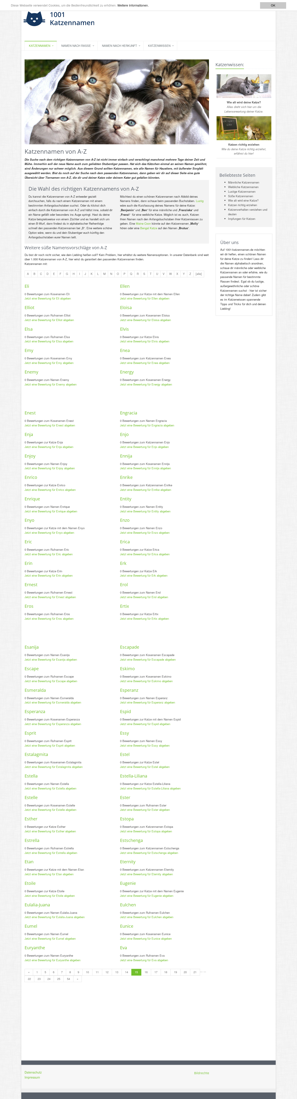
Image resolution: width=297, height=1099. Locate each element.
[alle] (199, 274)
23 (39, 979)
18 (165, 972)
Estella (31, 776)
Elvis (124, 329)
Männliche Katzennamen (243, 182)
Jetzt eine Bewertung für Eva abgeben (144, 960)
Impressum (32, 1077)
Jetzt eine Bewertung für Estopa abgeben (146, 831)
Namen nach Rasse (76, 46)
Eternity (127, 862)
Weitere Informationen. (133, 5)
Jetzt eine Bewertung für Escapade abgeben (148, 659)
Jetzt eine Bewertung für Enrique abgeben (51, 511)
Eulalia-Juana (37, 905)
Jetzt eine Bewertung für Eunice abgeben (146, 938)
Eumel (31, 926)
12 (106, 972)
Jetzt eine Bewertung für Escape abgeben (51, 681)
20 (185, 972)
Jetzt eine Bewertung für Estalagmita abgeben (54, 767)
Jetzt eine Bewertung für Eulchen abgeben (146, 917)
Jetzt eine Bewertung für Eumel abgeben (50, 938)
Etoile (30, 883)
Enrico (31, 477)
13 (116, 972)
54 (68, 979)
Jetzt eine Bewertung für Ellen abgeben (144, 298)
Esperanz (129, 690)
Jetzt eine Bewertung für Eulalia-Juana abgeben (55, 917)
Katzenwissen (159, 46)
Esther (31, 819)
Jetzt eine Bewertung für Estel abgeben (145, 767)
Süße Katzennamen (240, 196)
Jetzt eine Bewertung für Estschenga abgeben (149, 853)
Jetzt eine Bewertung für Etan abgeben (49, 874)
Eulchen (128, 905)
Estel (125, 754)
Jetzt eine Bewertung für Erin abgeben (49, 575)
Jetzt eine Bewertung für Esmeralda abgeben (53, 702)
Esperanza (35, 711)
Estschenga (131, 840)
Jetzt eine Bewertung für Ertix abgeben (144, 618)
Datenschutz (33, 1072)
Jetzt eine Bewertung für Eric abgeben (49, 554)
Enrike (126, 477)
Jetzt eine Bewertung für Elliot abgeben (49, 320)
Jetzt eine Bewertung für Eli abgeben (48, 298)
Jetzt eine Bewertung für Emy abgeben (49, 363)
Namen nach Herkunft (119, 46)
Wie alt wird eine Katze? (243, 200)
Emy (29, 350)
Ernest (31, 584)
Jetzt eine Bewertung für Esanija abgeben (51, 659)
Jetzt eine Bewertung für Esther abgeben (50, 831)
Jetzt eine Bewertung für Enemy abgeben (51, 384)
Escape (32, 669)
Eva (123, 948)
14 (126, 972)
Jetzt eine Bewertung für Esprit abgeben (50, 745)
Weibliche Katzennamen (243, 187)
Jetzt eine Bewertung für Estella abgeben (50, 788)
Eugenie (128, 883)
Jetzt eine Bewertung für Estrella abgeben (51, 853)
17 (155, 972)
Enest (30, 413)
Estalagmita (36, 754)
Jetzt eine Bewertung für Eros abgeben (49, 618)
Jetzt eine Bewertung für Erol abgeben (144, 597)
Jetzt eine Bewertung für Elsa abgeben (49, 341)
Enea (125, 350)
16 (146, 972)
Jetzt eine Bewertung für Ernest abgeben (50, 597)
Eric (28, 542)
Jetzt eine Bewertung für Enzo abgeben (145, 532)
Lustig (200, 201)
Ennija (126, 456)
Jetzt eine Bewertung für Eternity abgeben (146, 874)
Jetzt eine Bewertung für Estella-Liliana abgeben (150, 788)
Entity (125, 499)
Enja (29, 434)
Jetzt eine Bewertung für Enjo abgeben (144, 447)
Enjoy (30, 456)
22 (29, 979)
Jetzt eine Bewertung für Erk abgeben (143, 575)
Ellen (125, 286)
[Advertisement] (104, 398)
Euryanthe (35, 948)
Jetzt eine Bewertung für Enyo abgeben (49, 532)
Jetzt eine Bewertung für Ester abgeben (145, 810)
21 (195, 972)
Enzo (125, 520)
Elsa (29, 329)
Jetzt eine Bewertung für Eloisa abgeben (145, 320)
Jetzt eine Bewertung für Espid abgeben (145, 724)
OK (273, 5)
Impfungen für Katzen (241, 219)
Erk (123, 563)
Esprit (30, 733)
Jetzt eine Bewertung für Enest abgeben (50, 425)
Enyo (29, 520)
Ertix (124, 606)
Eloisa (126, 307)
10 (87, 972)
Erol (124, 584)
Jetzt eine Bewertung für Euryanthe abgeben (52, 960)
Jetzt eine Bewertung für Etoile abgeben (50, 896)
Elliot (29, 307)
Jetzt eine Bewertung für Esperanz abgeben (147, 702)
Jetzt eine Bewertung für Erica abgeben (145, 554)
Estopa (127, 819)
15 (136, 972)
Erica (125, 542)
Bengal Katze (148, 228)
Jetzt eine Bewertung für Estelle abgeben (50, 810)
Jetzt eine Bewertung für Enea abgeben (145, 363)
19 (175, 972)
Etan (29, 862)
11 (97, 972)
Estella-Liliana (133, 776)
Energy (127, 372)
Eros (29, 606)
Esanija (32, 647)
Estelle (31, 797)
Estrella (32, 840)
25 (58, 979)
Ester (125, 797)
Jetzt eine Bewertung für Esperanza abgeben (53, 724)
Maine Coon (143, 223)
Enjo (124, 434)
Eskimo (127, 669)
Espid (125, 711)
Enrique (32, 499)
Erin (28, 563)
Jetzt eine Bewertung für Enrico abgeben (50, 490)
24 (48, 979)
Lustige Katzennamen (241, 191)
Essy (124, 733)
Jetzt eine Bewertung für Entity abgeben (145, 511)
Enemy (31, 372)
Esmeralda (35, 690)
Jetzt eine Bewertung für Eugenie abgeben (146, 896)
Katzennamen (39, 46)
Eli (27, 286)
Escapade (129, 647)
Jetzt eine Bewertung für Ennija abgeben (145, 468)
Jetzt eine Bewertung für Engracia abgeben (147, 425)
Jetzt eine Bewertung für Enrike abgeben (145, 490)
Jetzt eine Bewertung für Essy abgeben (145, 745)
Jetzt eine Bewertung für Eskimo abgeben (146, 681)
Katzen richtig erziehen (242, 205)
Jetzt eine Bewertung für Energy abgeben (146, 384)
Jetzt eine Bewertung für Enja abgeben (49, 447)
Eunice (126, 926)
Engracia (128, 413)
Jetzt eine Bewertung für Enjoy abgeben (50, 468)
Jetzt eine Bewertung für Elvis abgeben (144, 341)
